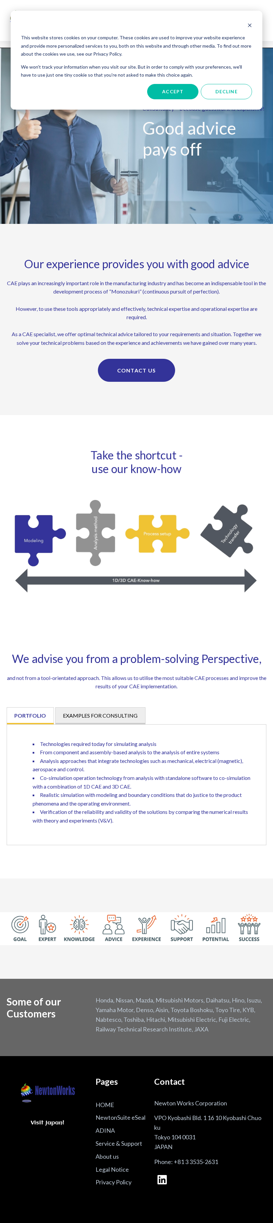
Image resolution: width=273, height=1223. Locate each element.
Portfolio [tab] (30, 715)
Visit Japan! (47, 1123)
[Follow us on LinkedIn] (162, 1180)
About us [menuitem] (107, 1156)
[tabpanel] (136, 785)
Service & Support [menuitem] (119, 1143)
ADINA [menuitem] (105, 1130)
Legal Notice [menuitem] (112, 1169)
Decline (226, 91)
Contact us (136, 370)
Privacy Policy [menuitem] (114, 1182)
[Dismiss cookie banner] (249, 25)
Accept (172, 91)
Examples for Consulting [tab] (100, 715)
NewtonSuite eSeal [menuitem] (120, 1117)
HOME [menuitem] (105, 1104)
